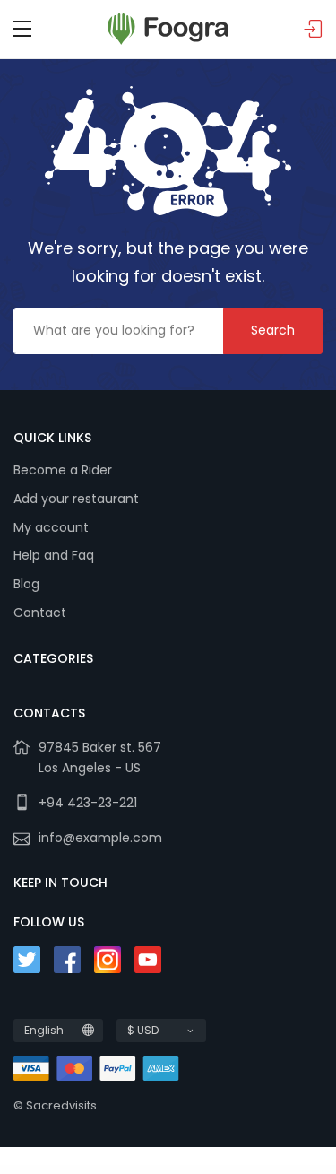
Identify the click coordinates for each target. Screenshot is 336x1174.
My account (51, 527)
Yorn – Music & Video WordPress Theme (290, 1170)
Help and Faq (53, 555)
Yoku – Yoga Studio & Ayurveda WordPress (47, 1170)
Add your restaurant (76, 499)
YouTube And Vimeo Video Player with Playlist (253, 1171)
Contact (39, 613)
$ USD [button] (143, 1030)
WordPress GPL (18, 1170)
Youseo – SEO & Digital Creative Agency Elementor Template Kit (203, 1171)
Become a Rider (62, 470)
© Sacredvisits (55, 1105)
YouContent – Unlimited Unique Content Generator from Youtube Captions (138, 1171)
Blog (26, 584)
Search (273, 330)
